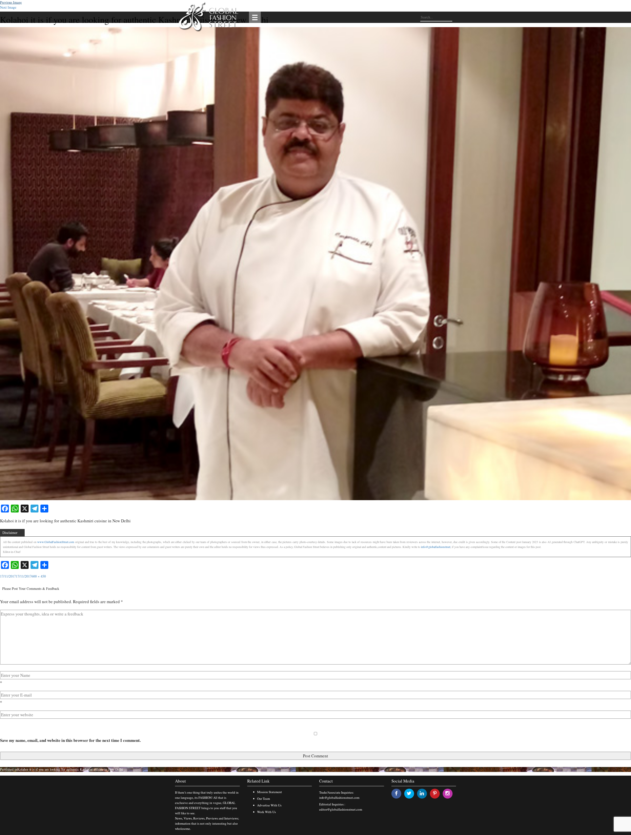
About (180, 781)
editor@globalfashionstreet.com (340, 809)
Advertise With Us (269, 805)
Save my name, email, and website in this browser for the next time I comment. (70, 740)
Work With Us (266, 812)
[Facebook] (396, 793)
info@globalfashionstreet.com (339, 797)
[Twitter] (409, 793)
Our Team (263, 798)
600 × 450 (39, 576)
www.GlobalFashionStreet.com (55, 542)
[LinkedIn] (422, 793)
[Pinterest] (435, 793)
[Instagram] (447, 793)
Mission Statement (269, 792)
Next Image (8, 7)
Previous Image (11, 2)
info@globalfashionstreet (435, 547)
